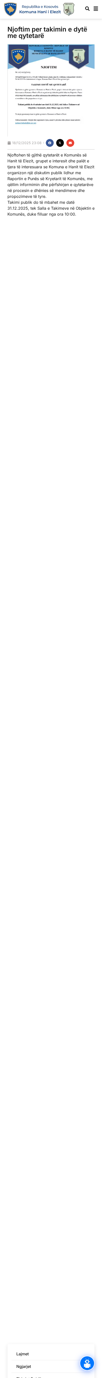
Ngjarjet (23, 1366)
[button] (50, 143)
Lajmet (22, 1353)
